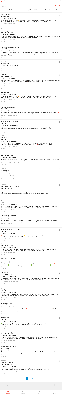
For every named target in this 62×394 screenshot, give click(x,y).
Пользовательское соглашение (9, 387)
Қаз (60, 385)
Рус (56, 385)
